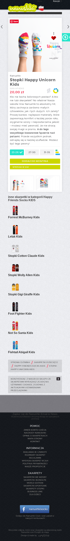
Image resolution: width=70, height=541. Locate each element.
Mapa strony (35, 438)
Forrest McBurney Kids (24, 217)
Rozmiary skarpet (35, 455)
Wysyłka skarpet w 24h (35, 460)
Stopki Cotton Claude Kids (26, 255)
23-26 (15, 152)
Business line (35, 491)
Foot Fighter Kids (20, 313)
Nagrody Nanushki (35, 433)
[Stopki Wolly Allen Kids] (15, 272)
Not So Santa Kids (20, 332)
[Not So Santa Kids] (15, 330)
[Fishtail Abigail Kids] (15, 349)
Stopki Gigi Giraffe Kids (24, 294)
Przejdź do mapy (41, 532)
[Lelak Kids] (15, 234)
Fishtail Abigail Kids (21, 352)
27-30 (32, 152)
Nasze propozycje (35, 466)
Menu (39, 1)
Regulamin (35, 458)
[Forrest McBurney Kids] (15, 215)
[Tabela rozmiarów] (57, 152)
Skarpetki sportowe (35, 485)
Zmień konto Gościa (35, 430)
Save (15, 21)
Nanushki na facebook (35, 509)
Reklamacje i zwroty (35, 452)
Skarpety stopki (35, 488)
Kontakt (35, 441)
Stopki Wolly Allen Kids (24, 275)
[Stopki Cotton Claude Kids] (15, 253)
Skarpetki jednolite (35, 480)
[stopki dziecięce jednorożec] (22, 190)
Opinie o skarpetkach (35, 435)
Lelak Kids (15, 236)
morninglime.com (43, 535)
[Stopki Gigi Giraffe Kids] (15, 292)
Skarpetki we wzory (35, 477)
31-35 (47, 152)
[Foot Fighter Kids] (15, 311)
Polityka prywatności (35, 463)
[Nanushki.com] (22, 6)
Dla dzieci (35, 494)
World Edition (35, 483)
